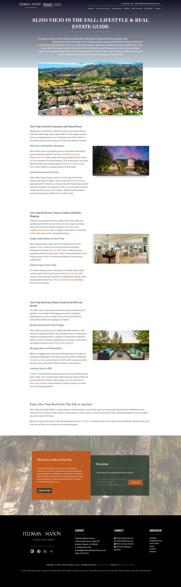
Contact (153, 549)
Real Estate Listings (102, 8)
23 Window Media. (127, 565)
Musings (127, 8)
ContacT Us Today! (44, 491)
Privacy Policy (103, 565)
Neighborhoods (117, 8)
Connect (158, 8)
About (152, 546)
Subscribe (135, 482)
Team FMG (91, 8)
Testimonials (148, 8)
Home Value (154, 543)
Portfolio (153, 538)
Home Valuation (137, 8)
